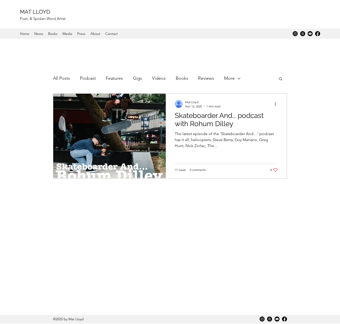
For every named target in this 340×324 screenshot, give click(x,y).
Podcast (88, 78)
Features (114, 78)
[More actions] (277, 104)
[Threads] (302, 33)
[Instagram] (295, 33)
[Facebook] (317, 33)
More (229, 78)
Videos (159, 78)
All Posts (61, 78)
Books (182, 78)
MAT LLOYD (35, 11)
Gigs (137, 78)
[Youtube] (310, 33)
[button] (280, 79)
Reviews (206, 78)
